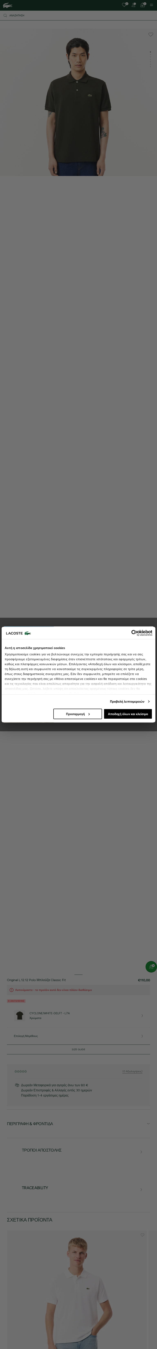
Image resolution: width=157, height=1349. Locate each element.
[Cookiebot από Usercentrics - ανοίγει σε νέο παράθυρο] (134, 633)
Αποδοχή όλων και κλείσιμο (128, 714)
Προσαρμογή (75, 714)
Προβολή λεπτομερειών (127, 701)
